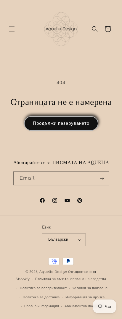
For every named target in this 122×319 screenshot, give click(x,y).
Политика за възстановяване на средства (70, 279)
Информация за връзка (85, 297)
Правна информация (41, 306)
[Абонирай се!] (102, 178)
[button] (11, 28)
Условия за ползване (89, 288)
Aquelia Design (53, 272)
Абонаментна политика (84, 306)
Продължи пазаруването (61, 123)
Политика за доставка (41, 297)
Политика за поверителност (43, 288)
